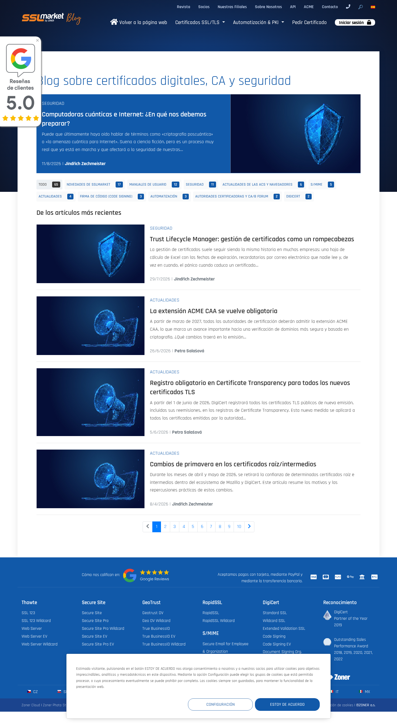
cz (35, 691)
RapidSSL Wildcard (219, 620)
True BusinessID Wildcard (164, 644)
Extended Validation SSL (284, 628)
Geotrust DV (152, 613)
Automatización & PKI (256, 22)
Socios (204, 7)
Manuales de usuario (153, 184)
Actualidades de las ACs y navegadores (262, 184)
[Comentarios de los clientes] (146, 575)
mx (367, 691)
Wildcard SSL (274, 620)
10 (239, 526)
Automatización (168, 196)
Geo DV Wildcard (156, 620)
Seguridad (53, 103)
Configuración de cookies (334, 705)
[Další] (249, 526)
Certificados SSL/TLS (198, 22)
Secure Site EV (94, 636)
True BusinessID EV (158, 636)
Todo (48, 184)
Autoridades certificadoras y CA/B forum (236, 196)
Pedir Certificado (309, 22)
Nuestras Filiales (232, 7)
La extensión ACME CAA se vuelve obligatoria (213, 310)
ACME (309, 7)
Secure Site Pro (95, 620)
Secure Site (92, 613)
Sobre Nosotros (268, 7)
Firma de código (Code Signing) (111, 196)
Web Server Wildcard (40, 644)
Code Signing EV (277, 644)
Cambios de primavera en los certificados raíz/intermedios (233, 464)
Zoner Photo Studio (58, 705)
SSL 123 (28, 613)
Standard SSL (275, 613)
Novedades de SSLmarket (94, 184)
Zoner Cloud (31, 705)
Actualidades (55, 196)
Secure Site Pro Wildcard (103, 628)
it (337, 691)
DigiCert (297, 196)
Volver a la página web (142, 22)
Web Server (32, 628)
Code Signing (274, 636)
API (293, 7)
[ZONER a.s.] (334, 673)
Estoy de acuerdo (287, 704)
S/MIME (321, 184)
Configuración (220, 704)
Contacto (330, 7)
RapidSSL (211, 613)
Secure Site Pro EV (98, 644)
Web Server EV (34, 636)
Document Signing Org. (282, 652)
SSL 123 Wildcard (36, 620)
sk (65, 691)
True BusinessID (156, 628)
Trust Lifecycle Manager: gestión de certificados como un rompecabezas (252, 239)
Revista (183, 7)
